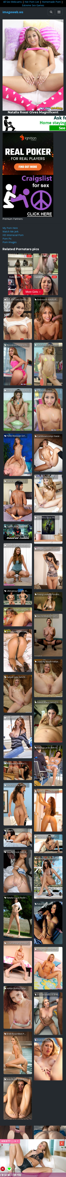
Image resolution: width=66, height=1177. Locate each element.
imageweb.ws (13, 12)
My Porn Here (10, 228)
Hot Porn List (32, 1)
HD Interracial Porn (13, 235)
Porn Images (10, 242)
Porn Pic (7, 238)
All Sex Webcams (12, 1)
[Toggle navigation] (59, 12)
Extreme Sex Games (33, 5)
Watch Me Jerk (10, 231)
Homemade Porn (51, 1)
